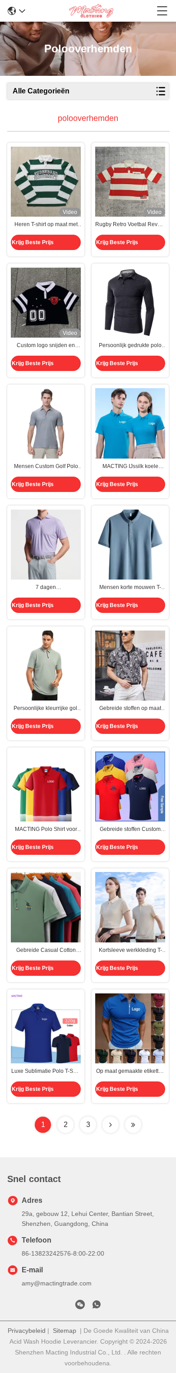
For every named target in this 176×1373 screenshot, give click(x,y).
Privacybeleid (27, 1330)
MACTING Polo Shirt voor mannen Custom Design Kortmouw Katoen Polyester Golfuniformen (46, 829)
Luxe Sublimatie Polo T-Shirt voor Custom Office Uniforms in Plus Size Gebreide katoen (46, 1071)
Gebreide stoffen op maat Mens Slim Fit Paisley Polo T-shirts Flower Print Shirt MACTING (130, 708)
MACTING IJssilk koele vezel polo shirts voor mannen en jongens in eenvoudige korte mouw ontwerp (130, 466)
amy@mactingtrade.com (57, 1283)
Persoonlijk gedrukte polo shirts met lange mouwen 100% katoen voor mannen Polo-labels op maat (130, 345)
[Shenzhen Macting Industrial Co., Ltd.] (91, 11)
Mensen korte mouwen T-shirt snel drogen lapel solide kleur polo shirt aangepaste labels (130, 587)
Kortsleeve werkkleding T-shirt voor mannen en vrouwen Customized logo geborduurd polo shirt (130, 950)
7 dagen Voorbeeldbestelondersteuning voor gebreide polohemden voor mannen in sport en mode (46, 587)
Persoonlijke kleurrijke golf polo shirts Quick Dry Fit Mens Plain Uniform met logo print (46, 708)
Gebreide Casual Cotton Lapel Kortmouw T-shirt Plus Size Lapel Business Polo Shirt (46, 950)
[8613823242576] (96, 1306)
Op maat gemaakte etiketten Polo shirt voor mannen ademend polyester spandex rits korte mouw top (130, 1071)
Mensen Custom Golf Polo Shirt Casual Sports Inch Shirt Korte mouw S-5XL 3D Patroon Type (45, 466)
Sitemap (64, 1330)
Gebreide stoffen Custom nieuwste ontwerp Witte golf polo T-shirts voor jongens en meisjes (130, 829)
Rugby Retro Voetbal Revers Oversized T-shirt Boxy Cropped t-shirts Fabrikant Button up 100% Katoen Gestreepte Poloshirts (130, 224)
